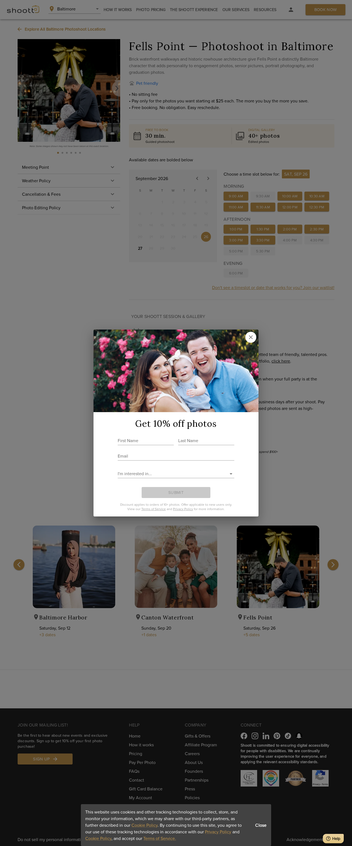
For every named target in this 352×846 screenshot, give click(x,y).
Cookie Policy (144, 825)
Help (336, 838)
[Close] (250, 337)
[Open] (231, 474)
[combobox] (172, 473)
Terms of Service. (159, 838)
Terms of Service (153, 509)
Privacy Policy (218, 832)
